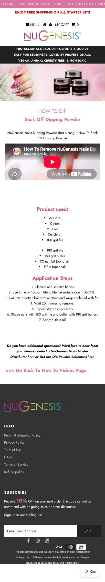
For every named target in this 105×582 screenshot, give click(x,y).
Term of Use (12, 449)
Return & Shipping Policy (22, 435)
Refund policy (14, 471)
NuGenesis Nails (58, 573)
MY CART (67, 24)
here (31, 356)
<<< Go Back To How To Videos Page (46, 370)
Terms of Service (16, 464)
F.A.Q (8, 457)
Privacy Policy (14, 442)
